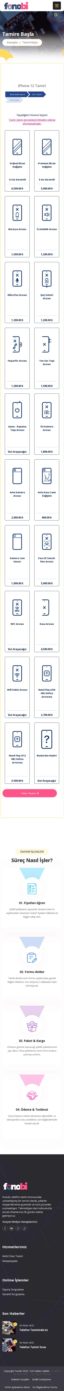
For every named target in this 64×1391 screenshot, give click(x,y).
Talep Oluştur (29, 793)
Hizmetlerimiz (14, 1246)
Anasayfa (22, 42)
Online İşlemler (15, 1280)
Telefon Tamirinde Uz (33, 1330)
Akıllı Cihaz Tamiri (12, 1256)
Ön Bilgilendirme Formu (44, 1387)
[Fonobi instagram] (18, 1228)
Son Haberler (13, 1313)
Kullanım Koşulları (20, 1379)
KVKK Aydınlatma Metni (17, 1387)
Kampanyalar (10, 1261)
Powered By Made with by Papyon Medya (36, 1372)
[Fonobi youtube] (11, 1228)
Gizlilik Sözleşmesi (41, 1379)
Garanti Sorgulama (13, 1294)
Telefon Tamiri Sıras (32, 1347)
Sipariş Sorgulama (13, 1289)
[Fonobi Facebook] (4, 1228)
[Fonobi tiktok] (24, 1228)
